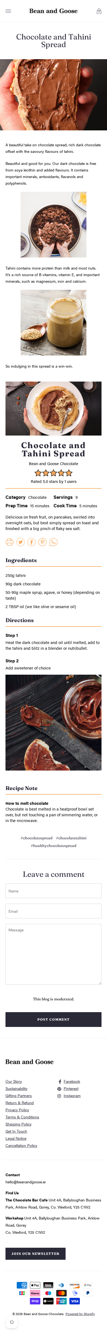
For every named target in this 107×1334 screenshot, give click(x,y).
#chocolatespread (36, 837)
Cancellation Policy (21, 1145)
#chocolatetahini (71, 837)
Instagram (72, 1095)
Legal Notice (15, 1138)
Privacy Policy (17, 1109)
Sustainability (16, 1088)
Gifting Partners (18, 1095)
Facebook (72, 1081)
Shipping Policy (18, 1124)
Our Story (13, 1081)
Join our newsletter (36, 1254)
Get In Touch (16, 1131)
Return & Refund (19, 1102)
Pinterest (71, 1088)
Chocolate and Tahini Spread (53, 40)
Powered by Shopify (80, 1313)
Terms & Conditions (22, 1117)
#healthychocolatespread (53, 845)
